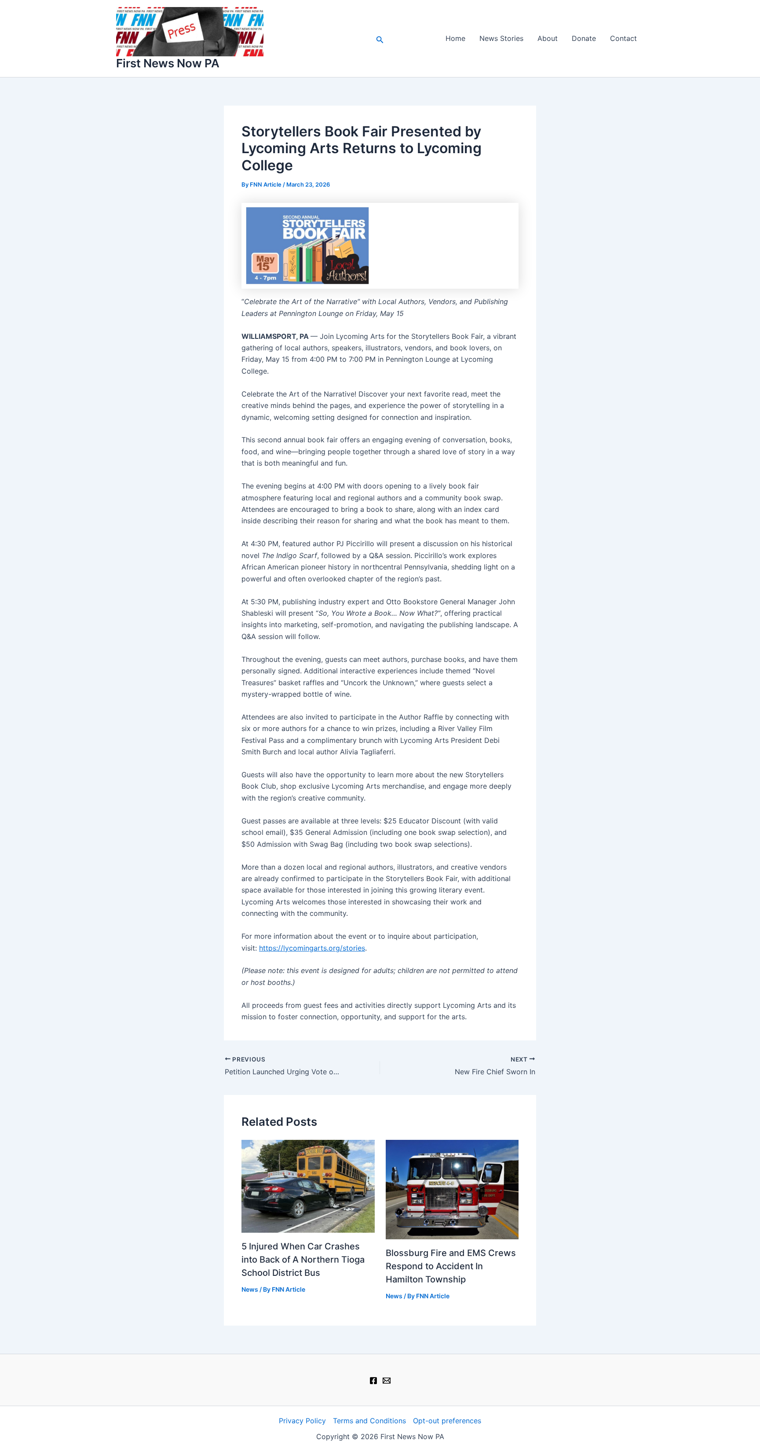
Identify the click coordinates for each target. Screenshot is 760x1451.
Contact (623, 38)
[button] (380, 38)
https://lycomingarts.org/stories (312, 948)
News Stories (501, 38)
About (547, 38)
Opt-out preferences (447, 1420)
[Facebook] (373, 1381)
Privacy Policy (302, 1420)
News (249, 1289)
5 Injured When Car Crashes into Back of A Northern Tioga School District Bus (303, 1259)
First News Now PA (167, 63)
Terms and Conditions (369, 1420)
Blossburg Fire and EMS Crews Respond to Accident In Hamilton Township (451, 1266)
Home (455, 38)
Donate (584, 38)
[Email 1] (387, 1381)
